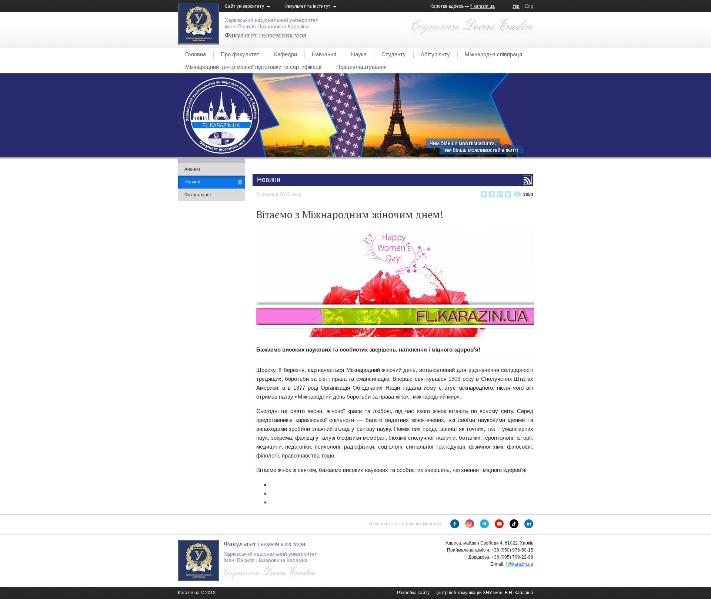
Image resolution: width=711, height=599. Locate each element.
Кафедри (285, 54)
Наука (359, 54)
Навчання (324, 54)
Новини (192, 181)
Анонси (192, 169)
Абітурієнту (435, 54)
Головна (195, 54)
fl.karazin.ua (482, 6)
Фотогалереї (197, 194)
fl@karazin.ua (519, 564)
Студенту (393, 54)
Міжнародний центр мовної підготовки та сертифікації (253, 67)
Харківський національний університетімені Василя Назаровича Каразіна (271, 23)
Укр (516, 6)
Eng (529, 6)
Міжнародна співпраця (493, 54)
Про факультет (240, 54)
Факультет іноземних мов (266, 34)
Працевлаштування (361, 67)
